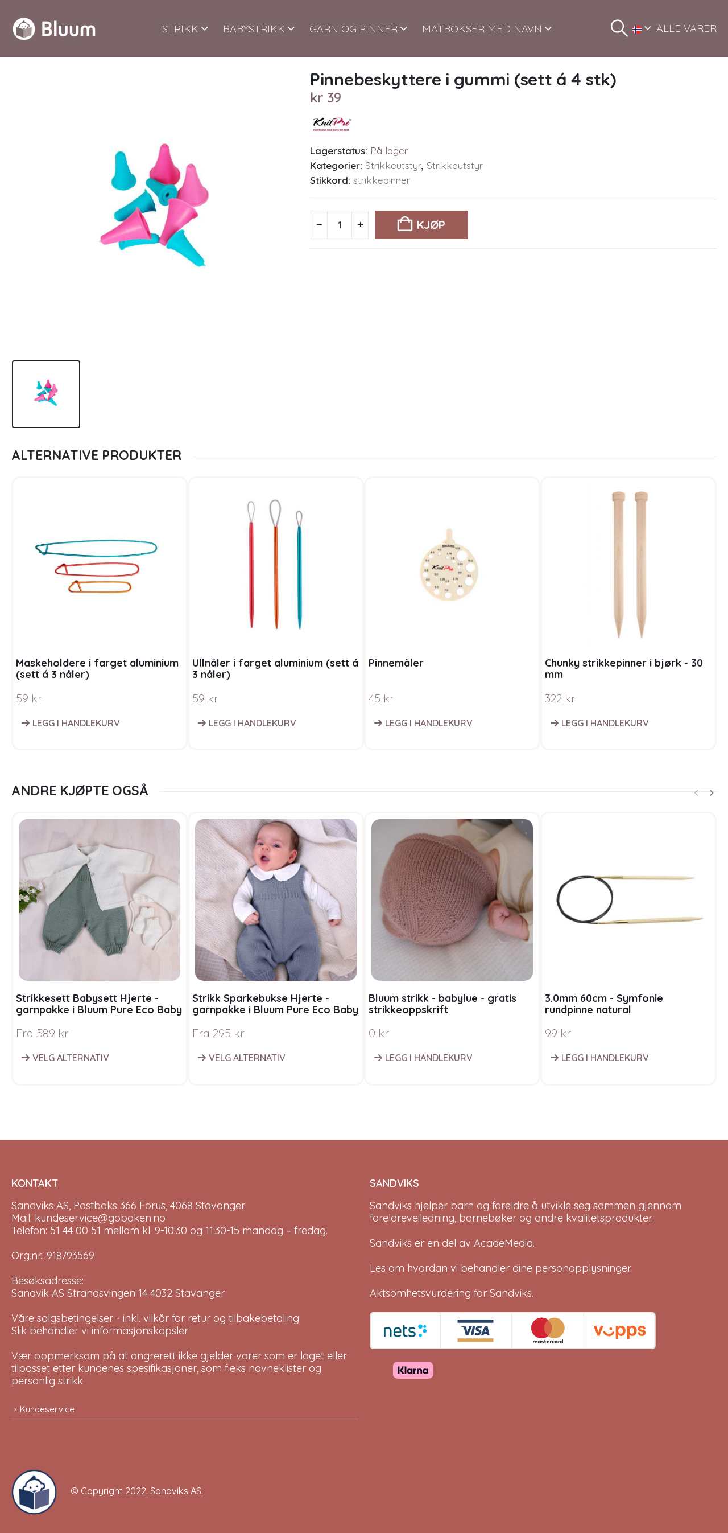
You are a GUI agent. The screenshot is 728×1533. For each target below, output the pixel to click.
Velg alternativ (70, 1057)
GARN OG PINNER (353, 28)
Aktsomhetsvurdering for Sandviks (451, 1293)
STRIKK (180, 28)
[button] (619, 28)
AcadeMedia (503, 1243)
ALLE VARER (686, 28)
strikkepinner (381, 180)
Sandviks (391, 1205)
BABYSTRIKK (254, 28)
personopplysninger (582, 1268)
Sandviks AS (175, 1491)
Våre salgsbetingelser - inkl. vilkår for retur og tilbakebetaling (155, 1318)
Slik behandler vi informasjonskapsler (99, 1330)
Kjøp (431, 224)
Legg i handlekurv (76, 723)
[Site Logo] (54, 28)
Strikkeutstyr (393, 165)
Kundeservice (47, 1409)
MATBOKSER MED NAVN (482, 28)
